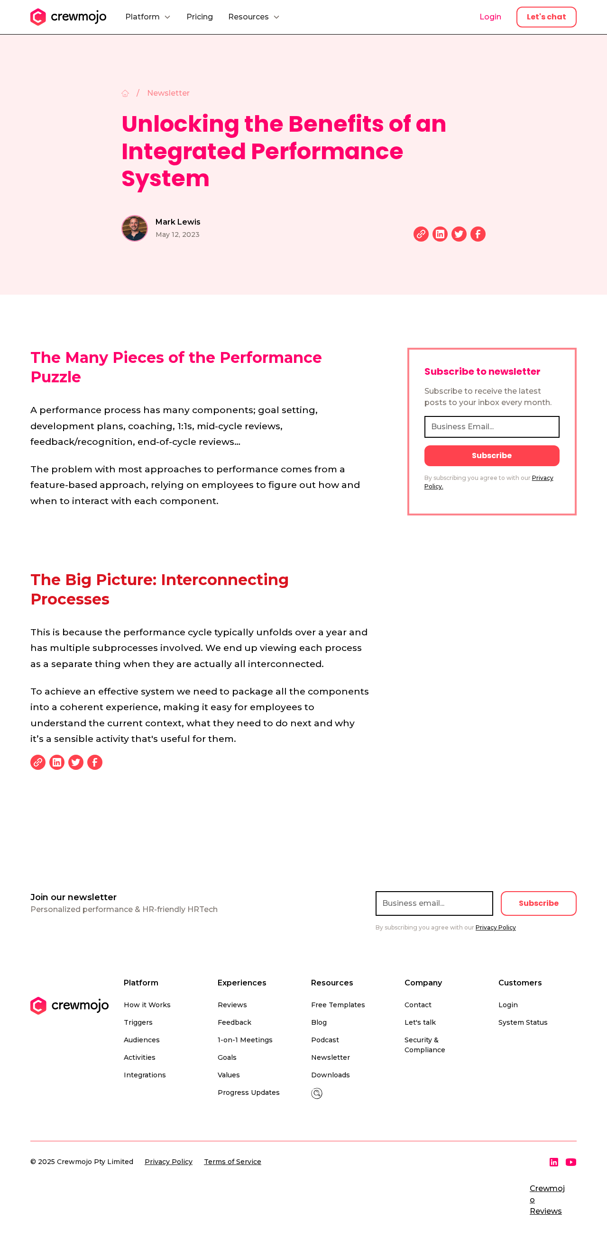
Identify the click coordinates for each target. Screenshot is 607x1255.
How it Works (147, 1005)
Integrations (145, 1075)
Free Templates (338, 1005)
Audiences (142, 1040)
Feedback (234, 1022)
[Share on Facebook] (478, 234)
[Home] (125, 93)
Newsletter (330, 1057)
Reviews (232, 1005)
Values (229, 1075)
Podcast (325, 1040)
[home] (68, 17)
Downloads (330, 1075)
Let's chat (546, 16)
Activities (140, 1057)
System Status (523, 1022)
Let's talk (420, 1022)
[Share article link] (421, 234)
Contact (418, 1005)
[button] (148, 17)
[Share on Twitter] (459, 234)
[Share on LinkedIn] (440, 234)
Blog (319, 1022)
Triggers (138, 1022)
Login (490, 16)
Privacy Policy (169, 1161)
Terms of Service (232, 1161)
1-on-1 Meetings (245, 1040)
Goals (227, 1057)
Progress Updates (249, 1092)
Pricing (199, 16)
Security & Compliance (425, 1045)
